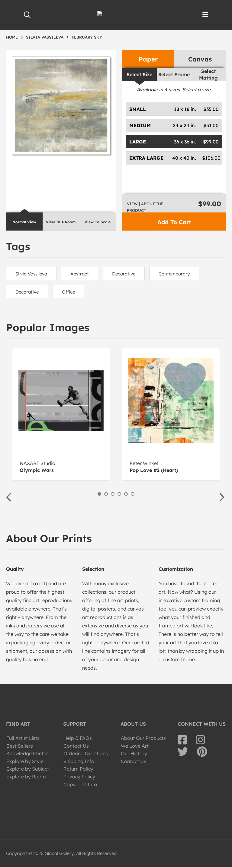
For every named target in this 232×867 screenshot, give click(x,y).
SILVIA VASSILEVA (44, 37)
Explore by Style (25, 761)
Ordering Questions (85, 753)
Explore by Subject (27, 769)
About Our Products (143, 738)
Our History (134, 753)
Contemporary (174, 274)
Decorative (123, 274)
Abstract (79, 274)
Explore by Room (26, 777)
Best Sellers (19, 746)
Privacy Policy (79, 777)
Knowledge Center (27, 753)
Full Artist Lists (23, 738)
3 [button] (112, 494)
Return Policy (78, 769)
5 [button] (126, 494)
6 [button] (132, 494)
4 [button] (119, 494)
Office (68, 292)
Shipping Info (78, 761)
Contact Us (76, 746)
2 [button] (106, 494)
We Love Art (135, 746)
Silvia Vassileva (31, 274)
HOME (12, 37)
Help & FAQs (77, 738)
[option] (61, 414)
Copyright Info (80, 784)
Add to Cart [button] (174, 222)
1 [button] (99, 494)
